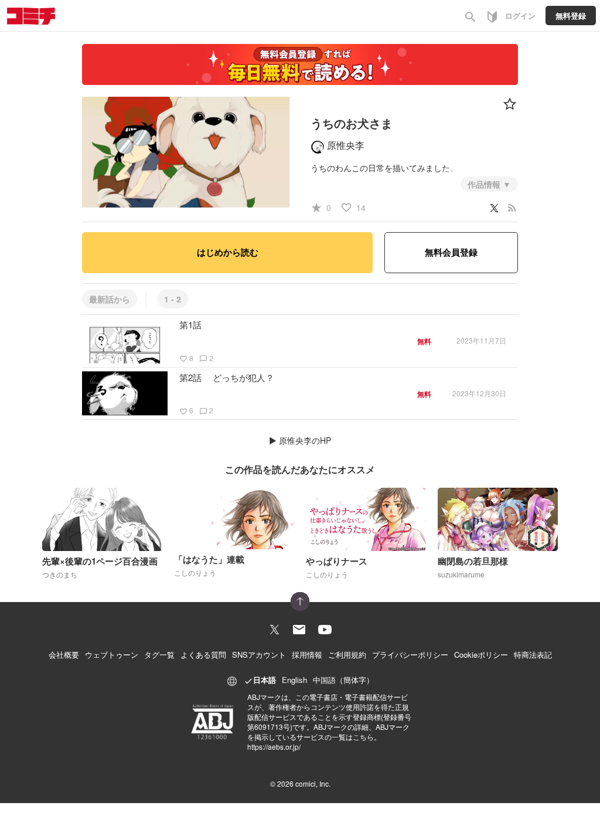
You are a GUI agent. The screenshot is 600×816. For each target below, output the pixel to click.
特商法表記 (533, 654)
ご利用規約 (347, 654)
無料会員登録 (451, 252)
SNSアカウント (259, 654)
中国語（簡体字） (343, 679)
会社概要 (64, 654)
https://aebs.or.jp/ (274, 747)
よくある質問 (203, 654)
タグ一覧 (159, 654)
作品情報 (485, 184)
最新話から (109, 299)
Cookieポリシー (481, 654)
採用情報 (307, 654)
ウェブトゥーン (111, 654)
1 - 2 (172, 299)
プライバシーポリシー (410, 654)
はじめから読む (227, 252)
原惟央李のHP (305, 440)
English (294, 679)
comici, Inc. (312, 783)
